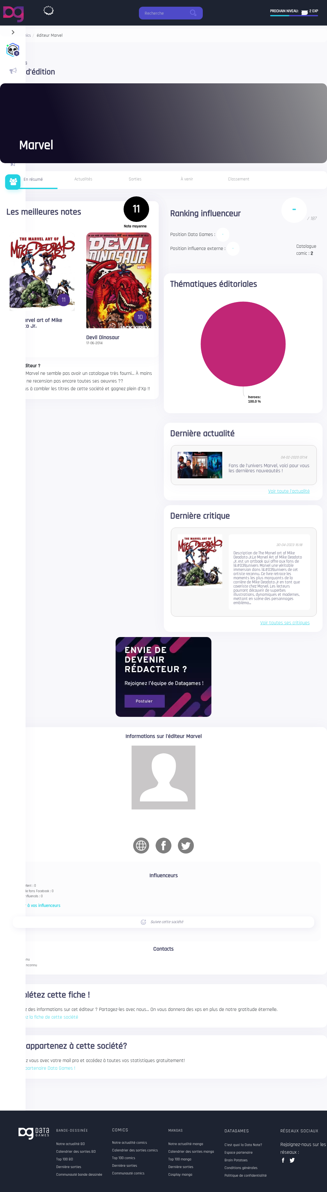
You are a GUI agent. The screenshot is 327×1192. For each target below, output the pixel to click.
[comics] (49, 9)
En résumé (33, 179)
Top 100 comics (123, 1158)
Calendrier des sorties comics (135, 1150)
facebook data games (284, 1162)
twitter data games (292, 1162)
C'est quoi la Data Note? (243, 1145)
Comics (120, 1130)
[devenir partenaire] (163, 676)
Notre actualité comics (129, 1143)
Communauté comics (128, 1173)
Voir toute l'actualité (289, 491)
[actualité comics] (12, 71)
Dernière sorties (124, 1166)
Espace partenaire (238, 1153)
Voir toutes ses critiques (285, 623)
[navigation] (13, 30)
